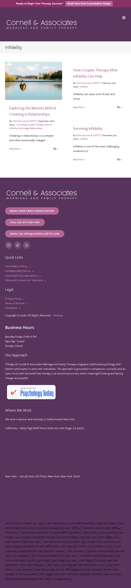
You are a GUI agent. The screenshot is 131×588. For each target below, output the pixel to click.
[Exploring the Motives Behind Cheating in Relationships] (33, 81)
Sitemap (58, 315)
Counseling (21, 124)
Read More (14, 148)
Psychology (23, 128)
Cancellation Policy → (18, 266)
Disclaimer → (13, 308)
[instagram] (8, 245)
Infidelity (13, 128)
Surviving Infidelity (87, 128)
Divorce (48, 124)
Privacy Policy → (15, 299)
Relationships (36, 128)
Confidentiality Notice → (19, 271)
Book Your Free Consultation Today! (89, 3)
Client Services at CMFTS (24, 121)
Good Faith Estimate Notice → (23, 276)
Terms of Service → (16, 303)
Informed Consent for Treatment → (26, 280)
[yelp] (26, 245)
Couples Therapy (35, 124)
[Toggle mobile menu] (124, 17)
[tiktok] (17, 245)
